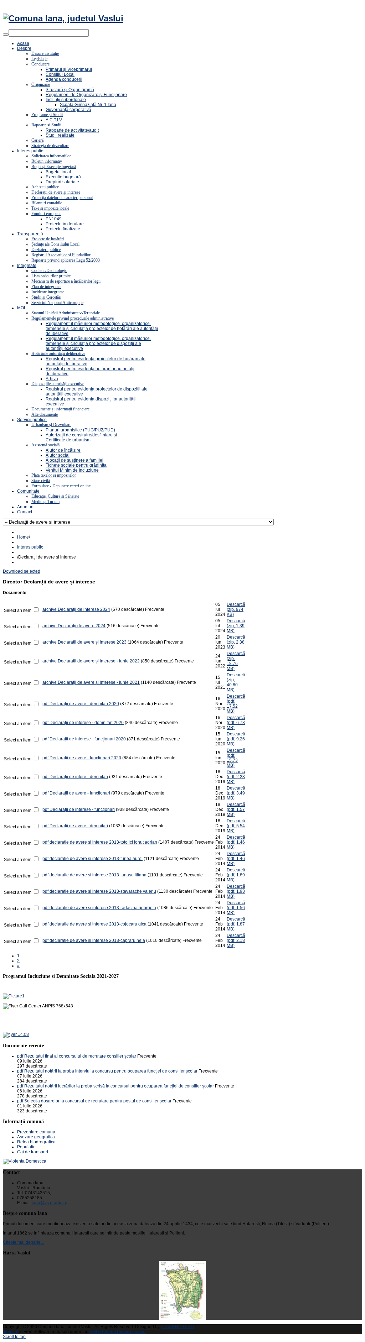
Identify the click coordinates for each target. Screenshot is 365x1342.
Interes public (30, 547)
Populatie (26, 1146)
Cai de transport (32, 1151)
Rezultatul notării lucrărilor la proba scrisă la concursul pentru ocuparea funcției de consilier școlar (119, 1086)
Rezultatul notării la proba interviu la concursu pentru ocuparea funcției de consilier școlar (110, 1071)
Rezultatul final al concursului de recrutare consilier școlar (80, 1056)
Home (23, 537)
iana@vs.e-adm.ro (49, 1202)
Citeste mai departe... (23, 1242)
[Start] (6, 34)
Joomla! (10, 1331)
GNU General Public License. (117, 1331)
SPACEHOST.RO (177, 1326)
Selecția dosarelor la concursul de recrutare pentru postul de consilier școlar (97, 1101)
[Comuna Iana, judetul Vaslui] (63, 18)
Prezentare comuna (36, 1131)
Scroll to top (14, 1336)
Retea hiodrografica (36, 1141)
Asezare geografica (36, 1136)
